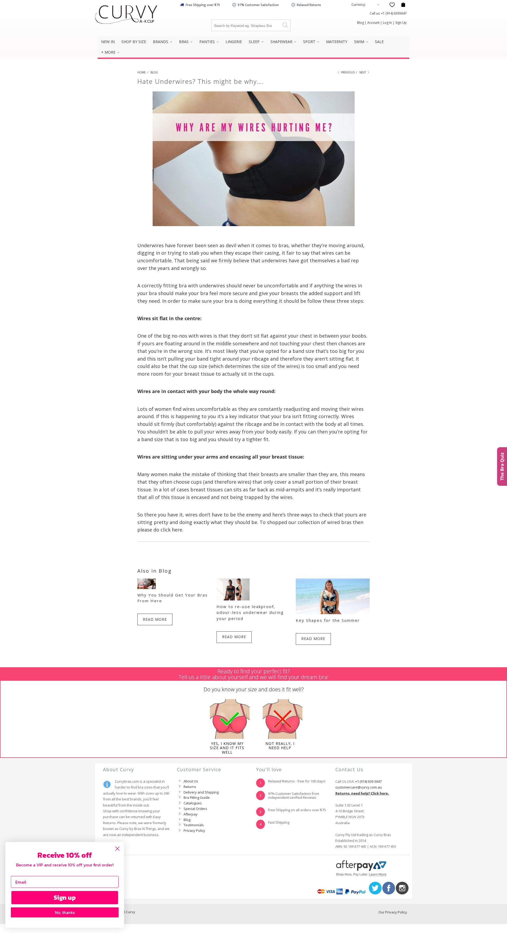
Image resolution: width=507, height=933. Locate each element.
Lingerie (234, 41)
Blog (360, 22)
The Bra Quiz (502, 466)
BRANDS (161, 41)
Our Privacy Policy (392, 912)
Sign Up (401, 22)
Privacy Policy (194, 830)
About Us (191, 781)
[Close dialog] (117, 848)
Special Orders (195, 808)
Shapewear (281, 41)
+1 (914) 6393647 (394, 13)
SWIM (359, 41)
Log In (387, 22)
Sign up (65, 897)
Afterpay (191, 814)
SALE (379, 41)
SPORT (309, 41)
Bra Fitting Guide (197, 797)
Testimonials (194, 825)
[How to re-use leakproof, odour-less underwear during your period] (233, 598)
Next (363, 72)
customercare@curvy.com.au (358, 787)
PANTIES (207, 41)
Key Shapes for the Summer (328, 620)
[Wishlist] (392, 4)
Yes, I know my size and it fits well (227, 748)
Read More (155, 619)
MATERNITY (336, 41)
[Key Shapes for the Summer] (333, 612)
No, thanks (65, 912)
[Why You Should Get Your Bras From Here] (146, 587)
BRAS (184, 41)
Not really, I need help (279, 745)
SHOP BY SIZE (133, 41)
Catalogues (193, 803)
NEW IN (108, 41)
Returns (190, 786)
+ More (108, 52)
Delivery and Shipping (201, 792)
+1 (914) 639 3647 (368, 781)
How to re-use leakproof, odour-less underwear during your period (250, 612)
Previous (347, 72)
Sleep (255, 41)
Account (373, 22)
